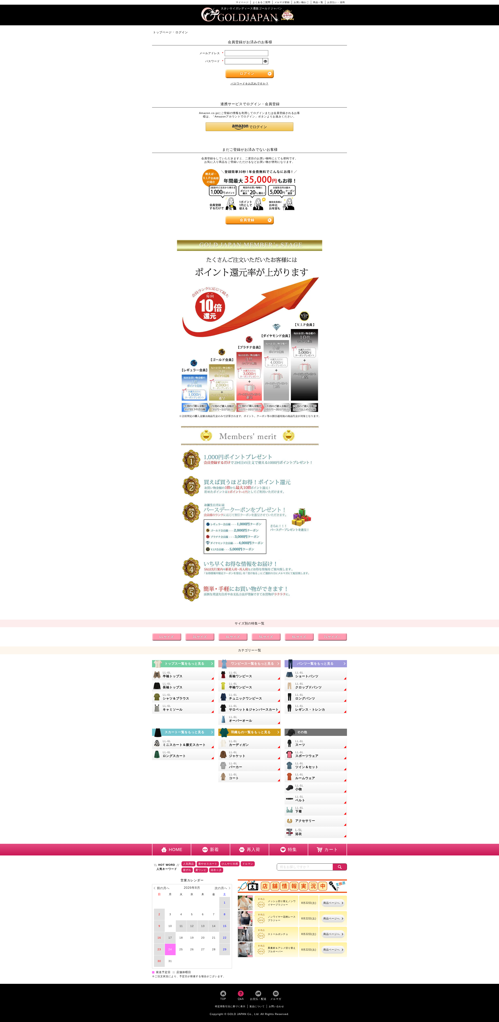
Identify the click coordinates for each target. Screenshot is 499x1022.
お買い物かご (301, 2)
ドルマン (247, 863)
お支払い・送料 (336, 2)
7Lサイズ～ (332, 637)
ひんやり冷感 (230, 863)
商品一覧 (318, 2)
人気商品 (188, 863)
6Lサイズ (299, 637)
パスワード (214, 61)
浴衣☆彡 (216, 870)
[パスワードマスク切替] (265, 61)
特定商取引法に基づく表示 (230, 1006)
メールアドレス (211, 53)
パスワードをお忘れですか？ (250, 83)
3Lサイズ (200, 637)
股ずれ (187, 870)
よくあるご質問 (261, 2)
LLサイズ (166, 637)
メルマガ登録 (282, 2)
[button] (249, 126)
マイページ (242, 2)
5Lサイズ (266, 637)
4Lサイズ (233, 637)
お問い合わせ (276, 1006)
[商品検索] (340, 867)
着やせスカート (207, 863)
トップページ (162, 32)
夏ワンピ (201, 870)
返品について (257, 1006)
